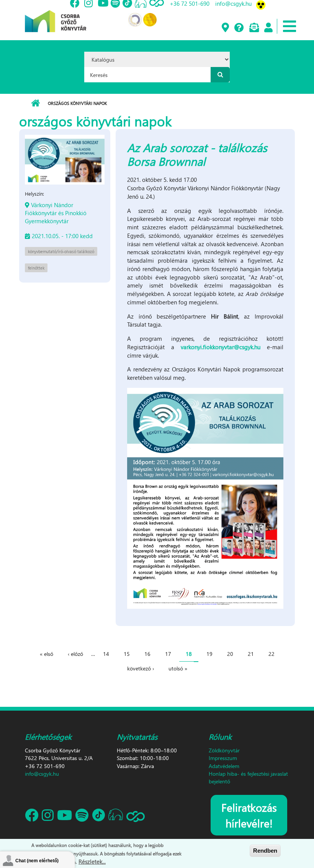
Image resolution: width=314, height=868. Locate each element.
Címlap (35, 103)
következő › (140, 668)
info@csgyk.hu (42, 773)
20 (230, 653)
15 (127, 653)
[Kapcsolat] (253, 28)
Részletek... (92, 861)
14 (106, 653)
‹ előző (75, 653)
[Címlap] (55, 15)
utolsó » (177, 668)
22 (271, 653)
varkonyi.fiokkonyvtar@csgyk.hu (220, 347)
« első (46, 653)
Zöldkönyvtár (224, 750)
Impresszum (223, 758)
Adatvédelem (224, 766)
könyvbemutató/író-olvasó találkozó (61, 251)
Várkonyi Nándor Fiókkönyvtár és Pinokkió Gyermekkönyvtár (56, 213)
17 (168, 653)
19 (209, 653)
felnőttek (36, 267)
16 (147, 653)
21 (251, 653)
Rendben (265, 850)
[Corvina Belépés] (268, 28)
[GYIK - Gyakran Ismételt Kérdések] (238, 28)
